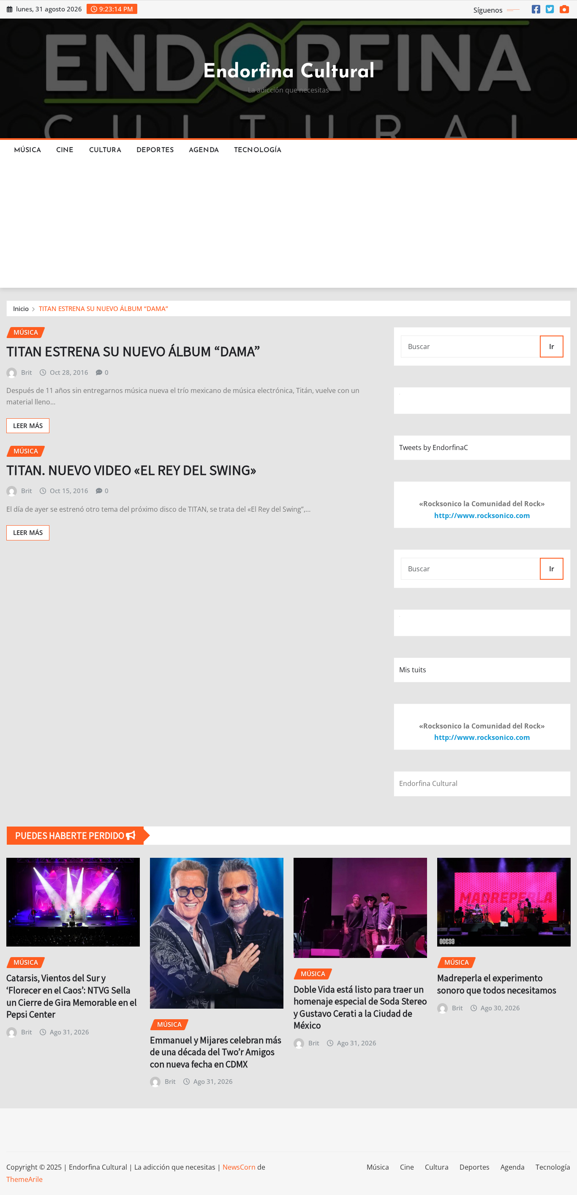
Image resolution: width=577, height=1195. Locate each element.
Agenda (204, 150)
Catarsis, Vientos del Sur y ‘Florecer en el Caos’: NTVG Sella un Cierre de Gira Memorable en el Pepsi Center (71, 996)
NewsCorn (239, 1167)
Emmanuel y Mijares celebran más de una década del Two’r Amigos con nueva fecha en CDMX (215, 1052)
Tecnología (258, 150)
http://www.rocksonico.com (482, 515)
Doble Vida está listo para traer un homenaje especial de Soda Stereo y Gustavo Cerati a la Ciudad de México (360, 1007)
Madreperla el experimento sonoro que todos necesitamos (496, 984)
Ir (551, 346)
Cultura (105, 150)
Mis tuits (412, 669)
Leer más (28, 425)
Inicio (21, 308)
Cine (65, 150)
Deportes (155, 150)
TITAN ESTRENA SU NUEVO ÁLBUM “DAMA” (103, 308)
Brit (26, 372)
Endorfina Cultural (289, 72)
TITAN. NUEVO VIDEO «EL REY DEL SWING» (131, 469)
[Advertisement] (288, 225)
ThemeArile (24, 1179)
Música (27, 150)
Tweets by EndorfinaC (433, 447)
